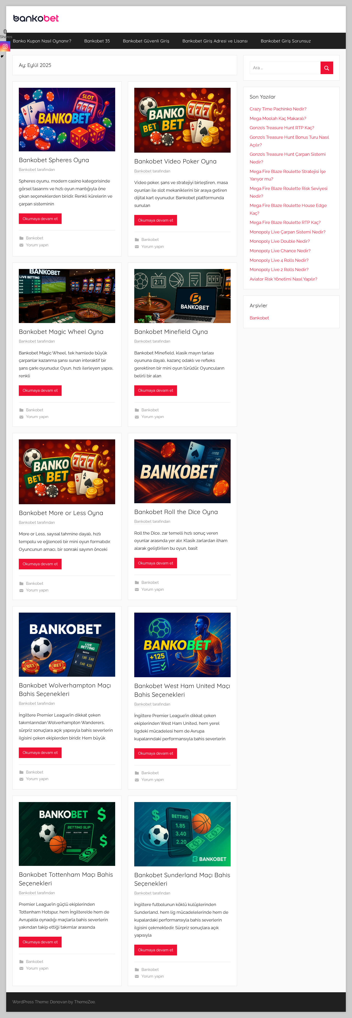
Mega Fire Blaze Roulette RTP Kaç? (285, 222)
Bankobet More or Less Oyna (61, 513)
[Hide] (2, 56)
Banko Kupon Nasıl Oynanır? (42, 40)
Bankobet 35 (97, 40)
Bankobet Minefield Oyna (171, 331)
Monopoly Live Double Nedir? (280, 241)
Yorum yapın (37, 245)
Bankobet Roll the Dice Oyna (176, 512)
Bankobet (27, 169)
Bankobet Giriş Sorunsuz (286, 40)
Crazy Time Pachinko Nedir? (278, 108)
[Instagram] (5, 46)
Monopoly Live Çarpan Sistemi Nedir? (287, 231)
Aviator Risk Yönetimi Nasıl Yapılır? (283, 279)
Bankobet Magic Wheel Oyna (61, 331)
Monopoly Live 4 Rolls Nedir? (279, 260)
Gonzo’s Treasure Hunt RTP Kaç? (282, 127)
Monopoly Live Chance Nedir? (280, 250)
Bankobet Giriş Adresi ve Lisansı (215, 40)
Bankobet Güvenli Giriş (146, 40)
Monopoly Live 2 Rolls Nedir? (279, 269)
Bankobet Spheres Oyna (54, 160)
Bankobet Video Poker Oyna (175, 161)
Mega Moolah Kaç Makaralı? (278, 118)
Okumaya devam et (40, 218)
